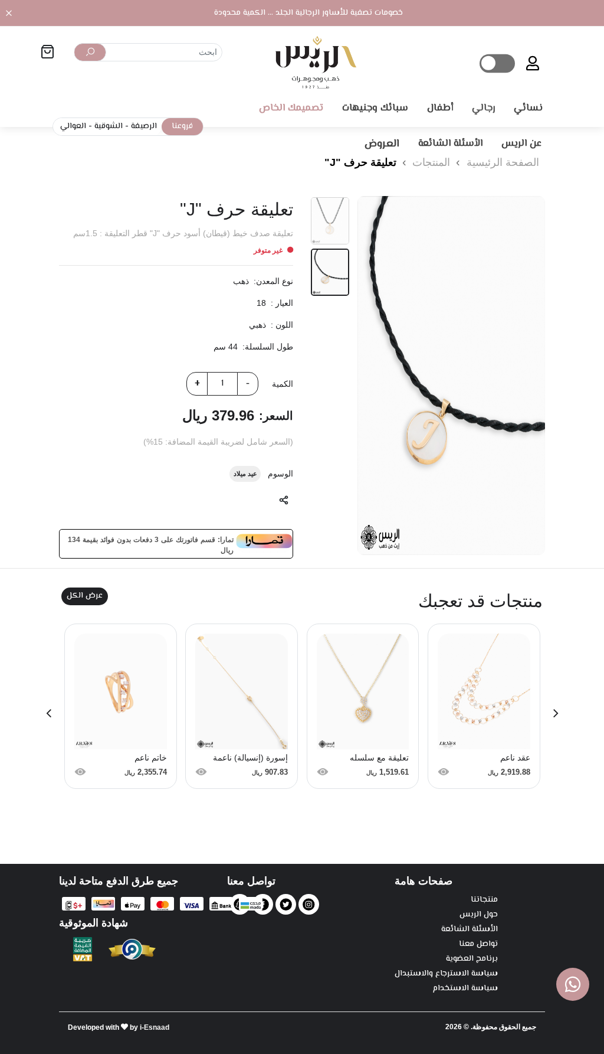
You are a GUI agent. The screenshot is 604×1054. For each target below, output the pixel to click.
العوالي (73, 126)
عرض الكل (85, 595)
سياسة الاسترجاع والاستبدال (446, 974)
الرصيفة (144, 126)
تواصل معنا (478, 944)
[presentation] (555, 712)
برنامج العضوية (472, 959)
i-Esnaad (154, 1027)
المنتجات (429, 162)
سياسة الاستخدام (465, 989)
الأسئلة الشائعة (469, 930)
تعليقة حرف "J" (360, 162)
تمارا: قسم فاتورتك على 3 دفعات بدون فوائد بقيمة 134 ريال (151, 544)
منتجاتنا (484, 900)
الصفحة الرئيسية (503, 162)
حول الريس (478, 915)
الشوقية (108, 126)
